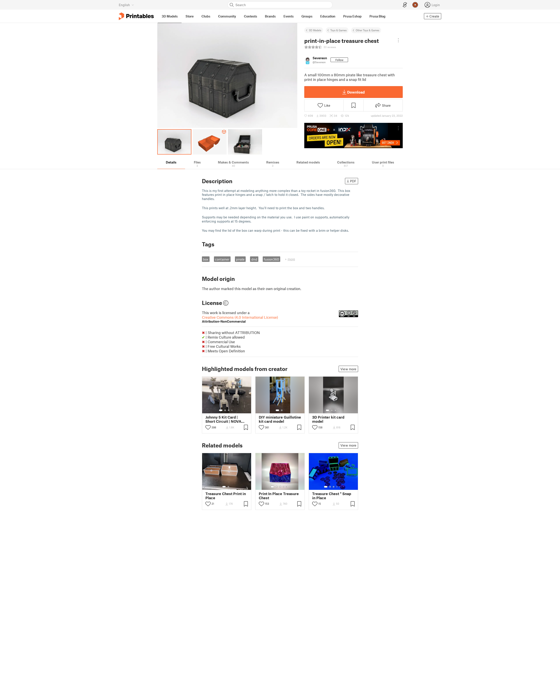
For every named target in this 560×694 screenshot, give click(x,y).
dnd (254, 259)
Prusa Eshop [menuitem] (352, 16)
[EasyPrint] (405, 5)
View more (348, 369)
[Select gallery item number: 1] (220, 410)
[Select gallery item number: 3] (228, 410)
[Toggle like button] (208, 427)
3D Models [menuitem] (170, 16)
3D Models (315, 30)
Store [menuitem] (190, 16)
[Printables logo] (136, 16)
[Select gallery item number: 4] (232, 410)
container (222, 259)
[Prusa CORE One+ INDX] (353, 135)
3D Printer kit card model (328, 419)
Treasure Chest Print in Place (225, 496)
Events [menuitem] (289, 16)
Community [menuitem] (227, 16)
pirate (240, 259)
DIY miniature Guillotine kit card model (280, 419)
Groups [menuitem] (306, 16)
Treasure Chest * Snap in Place (331, 496)
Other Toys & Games (367, 30)
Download (356, 92)
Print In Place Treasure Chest (279, 496)
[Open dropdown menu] (398, 40)
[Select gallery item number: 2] (225, 410)
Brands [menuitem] (270, 16)
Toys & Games (338, 30)
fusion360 (271, 259)
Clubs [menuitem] (205, 16)
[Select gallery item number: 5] (287, 487)
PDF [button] (353, 181)
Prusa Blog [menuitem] (377, 16)
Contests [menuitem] (250, 16)
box (205, 259)
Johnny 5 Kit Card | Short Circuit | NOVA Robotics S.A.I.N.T (223, 419)
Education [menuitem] (327, 16)
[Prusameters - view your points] (415, 5)
